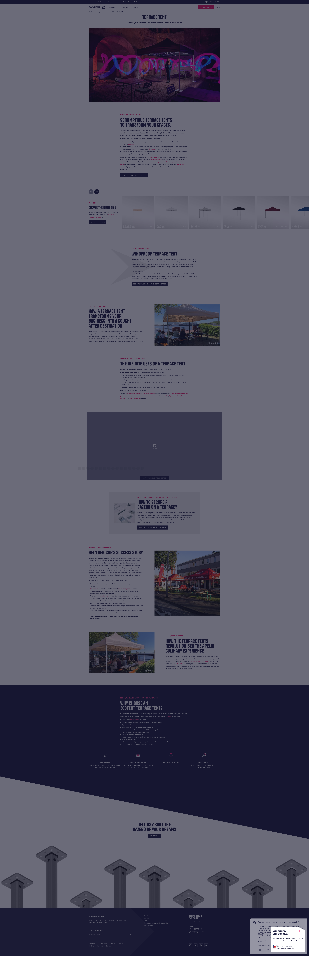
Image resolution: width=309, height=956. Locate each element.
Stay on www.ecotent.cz (284, 946)
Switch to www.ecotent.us (285, 948)
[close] (300, 931)
